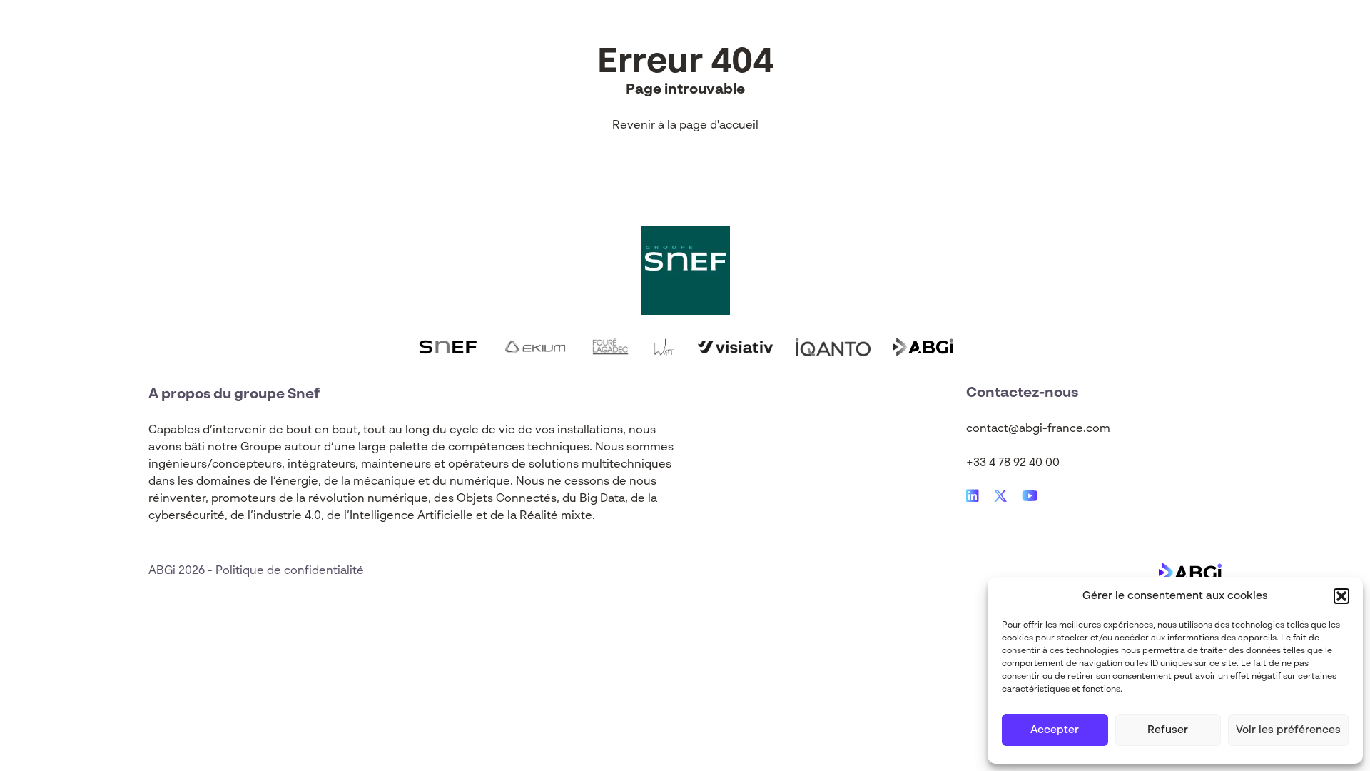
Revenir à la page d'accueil (685, 125)
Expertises (338, 34)
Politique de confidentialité (289, 571)
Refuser (1167, 730)
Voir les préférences (1288, 730)
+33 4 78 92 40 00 (1013, 463)
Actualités (504, 34)
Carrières (782, 34)
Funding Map (602, 34)
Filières (422, 34)
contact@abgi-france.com (1038, 429)
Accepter (1054, 730)
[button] (1341, 596)
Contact (865, 34)
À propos (697, 34)
